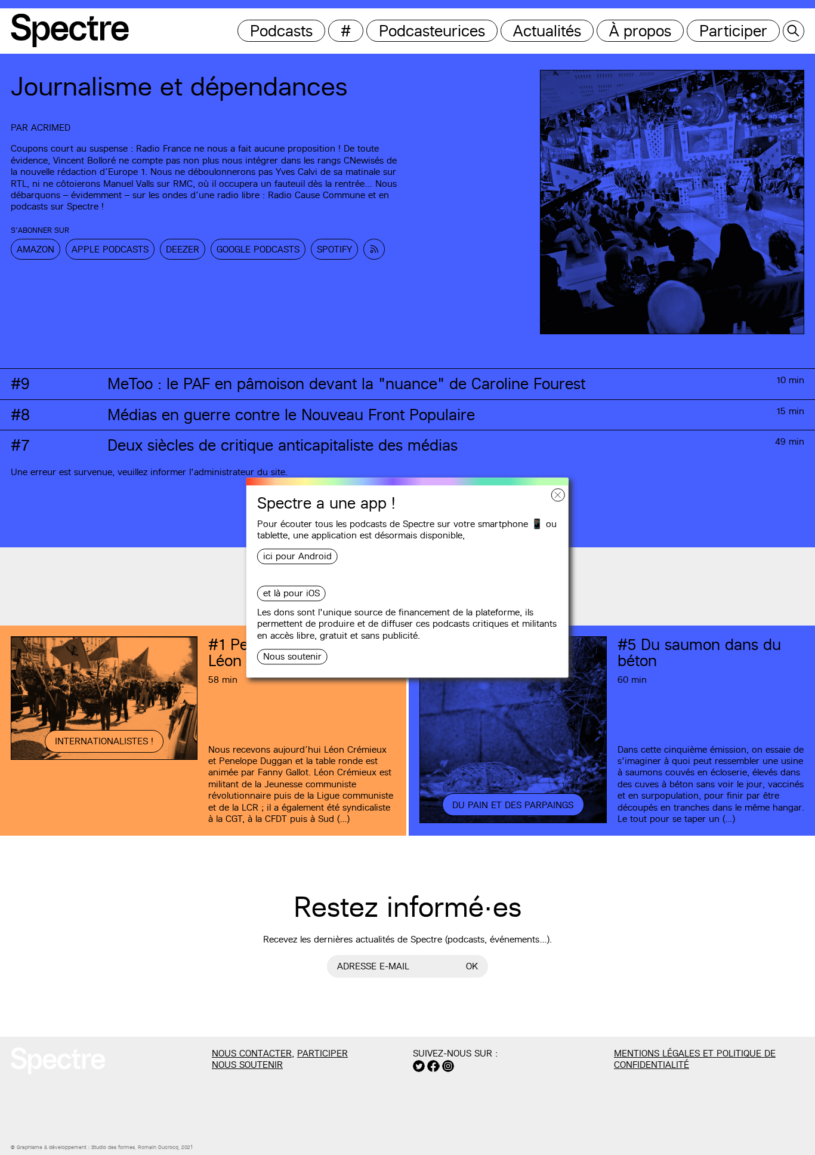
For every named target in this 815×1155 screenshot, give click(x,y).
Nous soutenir (292, 656)
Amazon (35, 249)
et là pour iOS (291, 593)
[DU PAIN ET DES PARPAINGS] (512, 821)
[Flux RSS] (374, 249)
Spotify (334, 249)
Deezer (182, 249)
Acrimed (50, 127)
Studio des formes (113, 1147)
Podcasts (281, 30)
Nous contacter (252, 1053)
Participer (733, 30)
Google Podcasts (258, 249)
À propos (640, 30)
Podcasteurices (432, 30)
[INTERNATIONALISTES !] (104, 758)
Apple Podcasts (110, 249)
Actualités (547, 30)
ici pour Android (297, 556)
